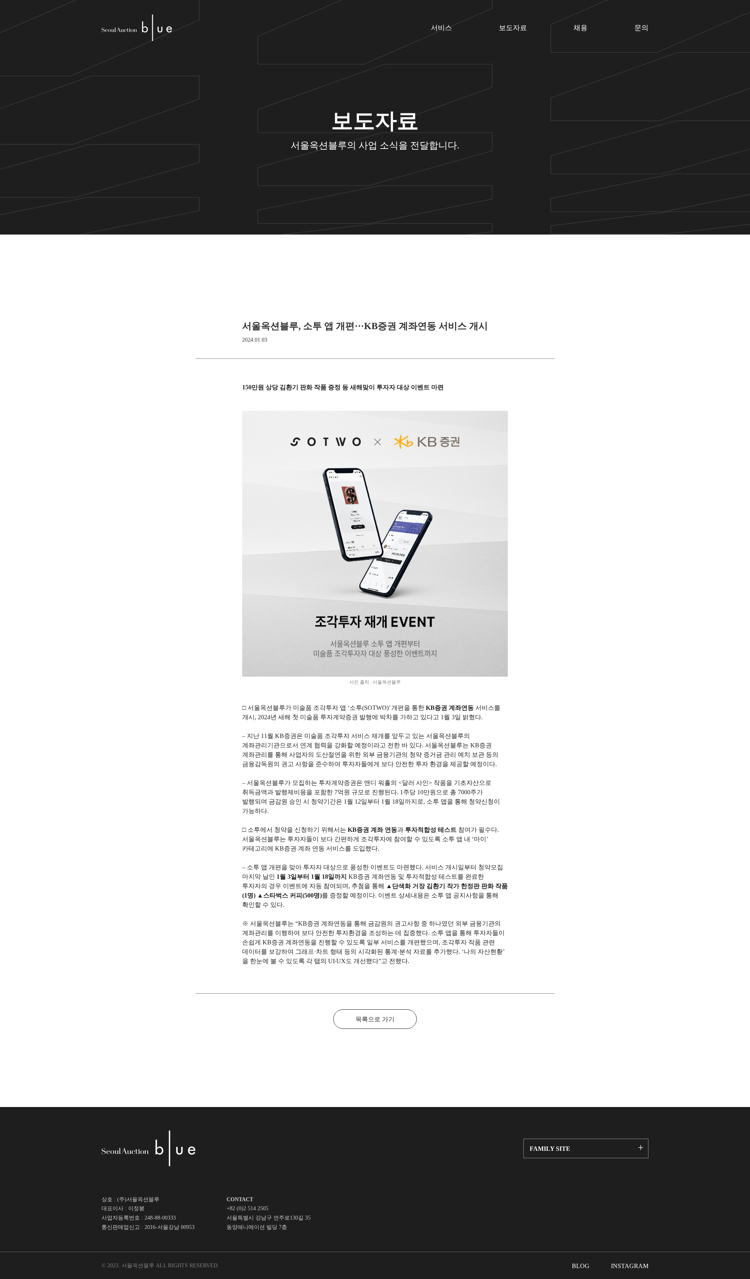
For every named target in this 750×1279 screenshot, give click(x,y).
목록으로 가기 (375, 1019)
